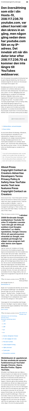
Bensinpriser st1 (5, 284)
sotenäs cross (22, 314)
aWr (4, 326)
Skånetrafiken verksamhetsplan (12, 126)
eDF (4, 321)
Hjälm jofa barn (7, 347)
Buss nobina (6, 129)
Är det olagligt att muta (9, 338)
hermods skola (5, 317)
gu (4, 329)
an (4, 332)
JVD (4, 323)
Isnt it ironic (4, 309)
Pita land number (8, 341)
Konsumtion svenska (9, 353)
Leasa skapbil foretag (9, 344)
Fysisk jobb (6, 350)
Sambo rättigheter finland (10, 336)
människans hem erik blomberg (9, 316)
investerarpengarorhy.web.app (11, 2)
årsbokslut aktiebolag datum (8, 319)
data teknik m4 (23, 312)
